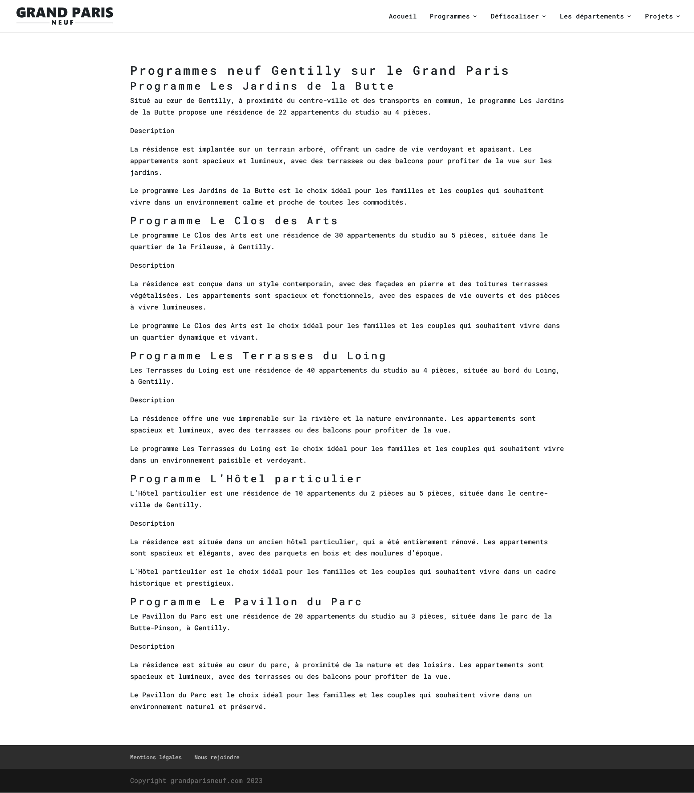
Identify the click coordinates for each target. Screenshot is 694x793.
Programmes (450, 16)
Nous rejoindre (216, 757)
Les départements (592, 16)
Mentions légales (156, 757)
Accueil (403, 16)
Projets (659, 16)
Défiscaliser (515, 16)
